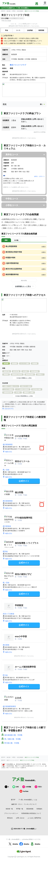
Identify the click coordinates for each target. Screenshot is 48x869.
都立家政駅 (20, 11)
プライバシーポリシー (11, 813)
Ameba (15, 844)
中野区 (13, 11)
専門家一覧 (19, 809)
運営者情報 (29, 809)
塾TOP (3, 11)
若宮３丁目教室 (8, 613)
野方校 (5, 675)
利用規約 (39, 809)
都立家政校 (7, 526)
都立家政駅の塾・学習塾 (13, 735)
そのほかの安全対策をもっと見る (24, 396)
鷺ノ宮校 (6, 469)
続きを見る (24, 280)
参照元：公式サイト (39, 176)
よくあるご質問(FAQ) (34, 818)
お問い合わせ (20, 818)
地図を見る (8, 452)
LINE (17, 787)
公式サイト (24, 480)
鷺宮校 (5, 551)
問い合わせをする (8, 408)
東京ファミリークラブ (18, 65)
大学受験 (28, 787)
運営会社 (10, 818)
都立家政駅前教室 (9, 706)
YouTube (25, 791)
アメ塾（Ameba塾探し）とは (28, 800)
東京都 (8, 11)
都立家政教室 (8, 444)
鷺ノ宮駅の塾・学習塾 (12, 739)
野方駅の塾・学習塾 (11, 743)
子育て (40, 787)
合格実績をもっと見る (23, 286)
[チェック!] (42, 448)
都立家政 (6, 645)
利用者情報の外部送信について (31, 813)
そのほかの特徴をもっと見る (24, 378)
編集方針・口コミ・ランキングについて (24, 804)
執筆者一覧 (9, 809)
